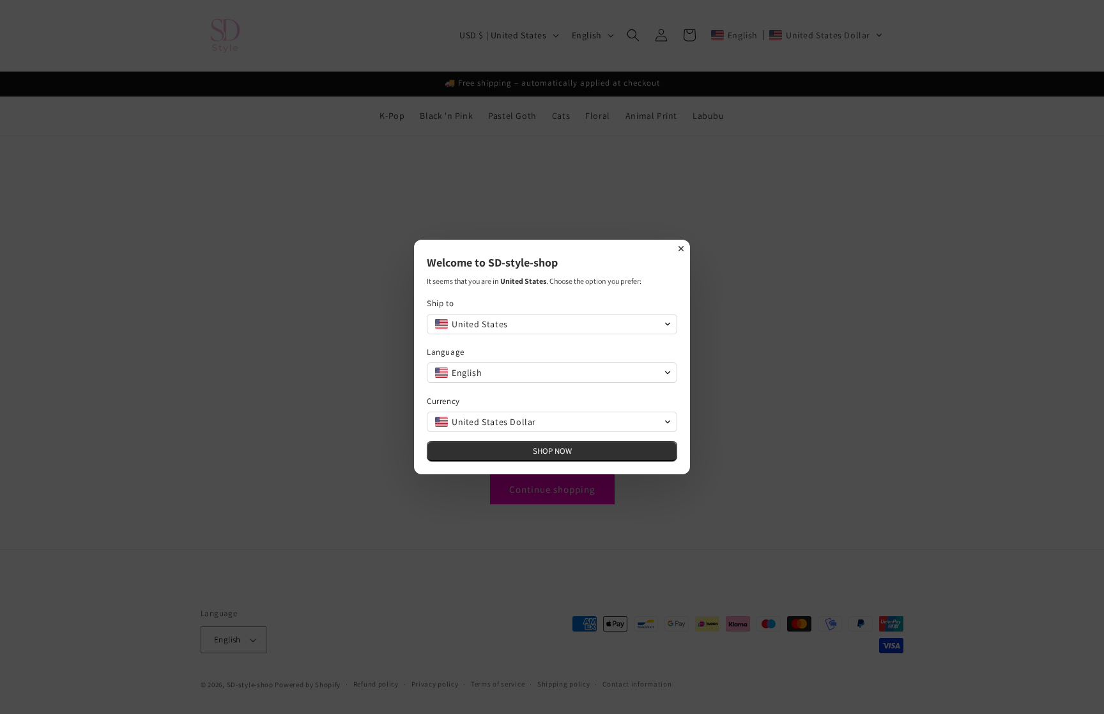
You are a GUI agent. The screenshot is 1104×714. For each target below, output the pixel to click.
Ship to (440, 303)
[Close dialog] (681, 248)
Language (445, 351)
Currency (443, 401)
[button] (552, 324)
